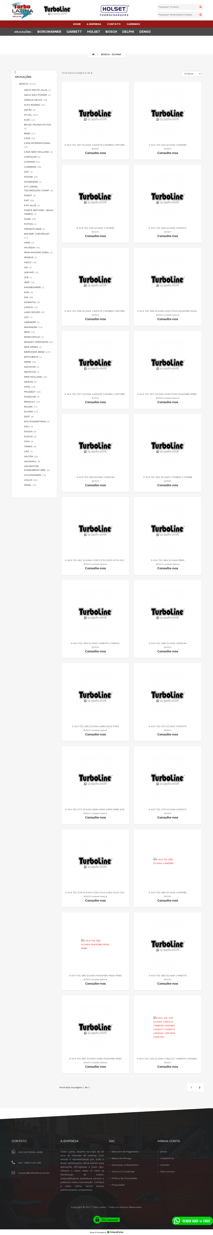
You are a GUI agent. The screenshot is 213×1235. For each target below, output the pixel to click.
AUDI (29, 119)
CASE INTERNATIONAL (37, 145)
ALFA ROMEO (34, 104)
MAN (29, 332)
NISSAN (30, 381)
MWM (30, 361)
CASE (29, 138)
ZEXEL (30, 485)
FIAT (29, 200)
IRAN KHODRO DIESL (38, 252)
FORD (30, 219)
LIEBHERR (31, 322)
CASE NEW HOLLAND (38, 152)
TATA (28, 441)
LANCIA (31, 307)
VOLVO (30, 480)
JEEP (29, 282)
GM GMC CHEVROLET (37, 235)
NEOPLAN (31, 371)
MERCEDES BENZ (37, 352)
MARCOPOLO (34, 337)
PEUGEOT (32, 391)
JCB (28, 277)
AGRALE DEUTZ (35, 100)
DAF (28, 171)
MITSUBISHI (33, 357)
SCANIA (31, 411)
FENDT (30, 195)
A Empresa (69, 1141)
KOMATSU (32, 302)
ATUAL (31, 114)
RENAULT (32, 401)
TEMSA (30, 446)
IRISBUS (30, 257)
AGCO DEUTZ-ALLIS (37, 90)
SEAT (29, 416)
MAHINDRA (33, 327)
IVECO (30, 262)
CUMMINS (32, 166)
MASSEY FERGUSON (38, 342)
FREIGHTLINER (34, 229)
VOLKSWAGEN (35, 475)
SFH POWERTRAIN (37, 421)
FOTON (30, 224)
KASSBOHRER (34, 287)
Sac (112, 1141)
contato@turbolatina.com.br (34, 1173)
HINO (29, 242)
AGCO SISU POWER (37, 95)
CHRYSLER (32, 156)
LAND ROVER (34, 312)
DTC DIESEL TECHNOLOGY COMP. (38, 188)
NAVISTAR (31, 366)
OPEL (29, 386)
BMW (29, 133)
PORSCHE (31, 396)
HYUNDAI (32, 247)
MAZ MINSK (33, 347)
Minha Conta (169, 1141)
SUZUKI (30, 436)
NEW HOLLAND (35, 376)
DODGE (31, 176)
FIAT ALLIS (32, 205)
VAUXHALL (32, 461)
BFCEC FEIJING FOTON (37, 126)
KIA (28, 297)
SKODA (30, 431)
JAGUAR (31, 272)
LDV (28, 317)
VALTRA (31, 456)
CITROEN (32, 161)
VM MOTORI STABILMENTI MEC (37, 468)
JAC (28, 267)
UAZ (28, 451)
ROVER (30, 406)
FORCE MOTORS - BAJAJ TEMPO (38, 212)
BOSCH (27, 83)
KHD (28, 292)
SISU (28, 426)
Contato (19, 1141)
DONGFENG (32, 181)
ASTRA (29, 109)
